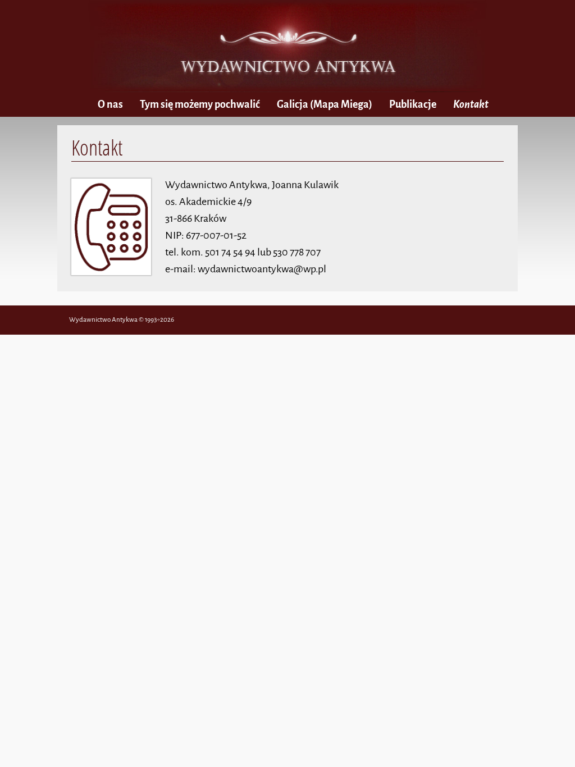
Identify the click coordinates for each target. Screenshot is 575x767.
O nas (110, 104)
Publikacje (412, 104)
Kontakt (471, 104)
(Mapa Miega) (324, 104)
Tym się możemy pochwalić (200, 104)
